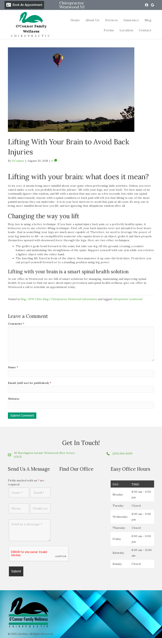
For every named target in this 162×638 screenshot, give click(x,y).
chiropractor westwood (127, 299)
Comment (16, 323)
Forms (109, 30)
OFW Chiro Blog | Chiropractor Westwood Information (62, 299)
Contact (145, 30)
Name (13, 367)
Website (13, 399)
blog (23, 299)
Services (111, 20)
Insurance (131, 20)
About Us (92, 20)
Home (75, 20)
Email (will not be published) (29, 383)
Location (126, 30)
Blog (148, 20)
